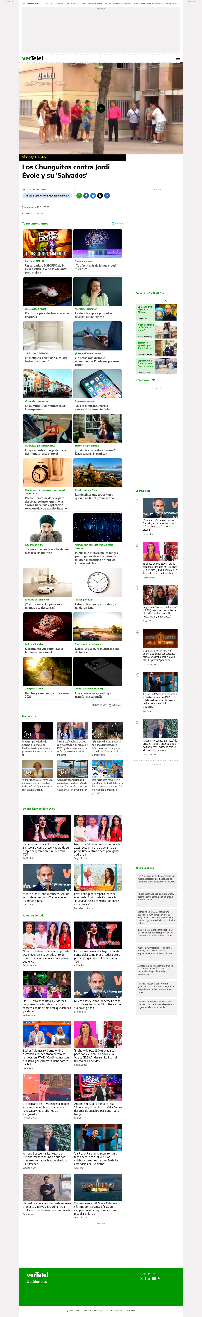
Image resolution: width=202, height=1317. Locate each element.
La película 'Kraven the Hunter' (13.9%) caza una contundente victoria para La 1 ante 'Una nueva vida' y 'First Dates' (160, 612)
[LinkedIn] (107, 196)
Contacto (87, 1310)
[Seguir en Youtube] (154, 1278)
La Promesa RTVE (170, 3)
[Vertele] (37, 1274)
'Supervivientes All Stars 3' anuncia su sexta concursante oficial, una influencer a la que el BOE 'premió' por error (159, 655)
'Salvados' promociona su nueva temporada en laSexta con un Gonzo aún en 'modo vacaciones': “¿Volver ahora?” (72, 784)
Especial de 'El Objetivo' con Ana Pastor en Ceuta (145, 363)
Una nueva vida (157, 3)
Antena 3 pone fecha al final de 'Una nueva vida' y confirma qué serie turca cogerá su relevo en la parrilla (156, 1004)
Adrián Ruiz (28, 858)
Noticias (40, 213)
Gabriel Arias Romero (84, 908)
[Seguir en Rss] (159, 1278)
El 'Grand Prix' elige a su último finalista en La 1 (145, 309)
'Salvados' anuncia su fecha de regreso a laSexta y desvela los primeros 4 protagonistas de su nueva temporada (47, 1206)
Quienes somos (73, 1310)
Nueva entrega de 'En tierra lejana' (146, 327)
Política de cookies (114, 1310)
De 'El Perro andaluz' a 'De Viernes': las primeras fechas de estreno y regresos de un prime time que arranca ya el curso (47, 1006)
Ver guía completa (146, 380)
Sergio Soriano (81, 858)
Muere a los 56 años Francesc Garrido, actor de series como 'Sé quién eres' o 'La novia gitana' (46, 897)
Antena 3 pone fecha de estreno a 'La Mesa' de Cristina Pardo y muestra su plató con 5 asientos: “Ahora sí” (36, 748)
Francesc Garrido (47, 3)
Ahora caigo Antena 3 (112, 3)
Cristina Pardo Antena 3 (129, 3)
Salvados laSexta (145, 3)
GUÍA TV (150, 292)
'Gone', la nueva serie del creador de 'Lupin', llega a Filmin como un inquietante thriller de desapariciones (155, 950)
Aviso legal (98, 1310)
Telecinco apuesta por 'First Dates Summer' (144, 345)
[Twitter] (100, 196)
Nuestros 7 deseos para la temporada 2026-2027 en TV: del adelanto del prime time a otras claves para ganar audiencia (97, 849)
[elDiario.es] (37, 1281)
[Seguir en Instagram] (149, 1278)
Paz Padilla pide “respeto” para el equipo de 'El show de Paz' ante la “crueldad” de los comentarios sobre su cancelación (96, 899)
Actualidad (41, 157)
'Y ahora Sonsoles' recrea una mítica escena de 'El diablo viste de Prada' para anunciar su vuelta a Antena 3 (37, 784)
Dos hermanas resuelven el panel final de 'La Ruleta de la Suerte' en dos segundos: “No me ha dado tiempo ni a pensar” (107, 786)
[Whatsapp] (79, 196)
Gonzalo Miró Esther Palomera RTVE (68, 3)
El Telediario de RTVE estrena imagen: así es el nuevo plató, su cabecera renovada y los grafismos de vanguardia (46, 1109)
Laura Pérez (28, 904)
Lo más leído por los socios (39, 808)
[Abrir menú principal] (178, 58)
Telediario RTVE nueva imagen (92, 3)
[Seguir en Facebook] (145, 1278)
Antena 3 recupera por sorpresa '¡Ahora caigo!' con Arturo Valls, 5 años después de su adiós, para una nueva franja (98, 1109)
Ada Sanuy (79, 1167)
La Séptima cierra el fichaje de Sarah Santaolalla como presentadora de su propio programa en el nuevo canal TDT (46, 849)
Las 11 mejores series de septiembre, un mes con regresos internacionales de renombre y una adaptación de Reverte (156, 879)
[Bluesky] (93, 196)
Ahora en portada (33, 915)
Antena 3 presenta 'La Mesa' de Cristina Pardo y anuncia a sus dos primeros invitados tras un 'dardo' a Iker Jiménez (45, 1159)
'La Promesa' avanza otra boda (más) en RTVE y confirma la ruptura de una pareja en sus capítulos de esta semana (156, 932)
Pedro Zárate (29, 1015)
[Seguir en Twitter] (141, 1278)
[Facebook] (86, 196)
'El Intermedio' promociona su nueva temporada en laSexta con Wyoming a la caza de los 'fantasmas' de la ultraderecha (106, 748)
